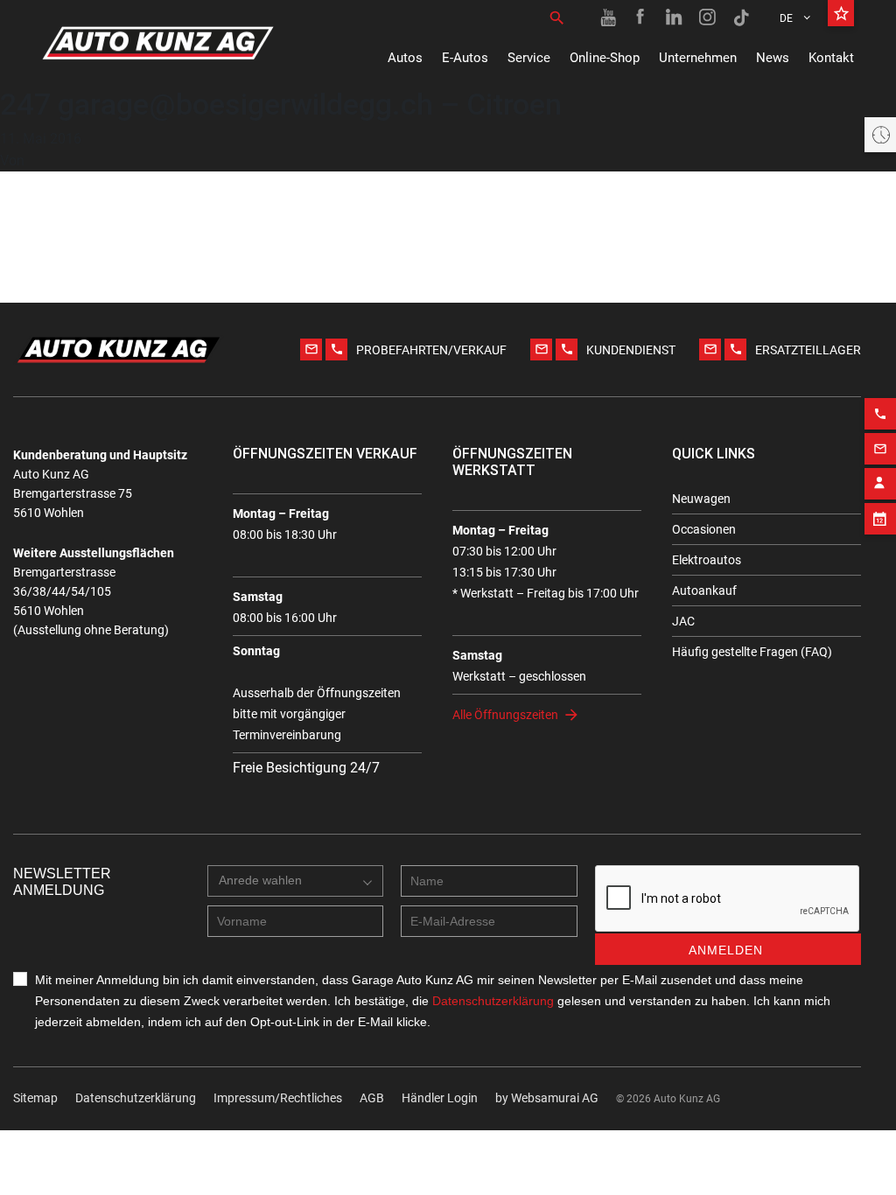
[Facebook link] (641, 17)
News (772, 58)
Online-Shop (605, 58)
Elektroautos (706, 560)
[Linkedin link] (674, 17)
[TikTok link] (741, 17)
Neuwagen (701, 499)
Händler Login (440, 1098)
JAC (683, 621)
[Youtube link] (608, 17)
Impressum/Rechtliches (278, 1098)
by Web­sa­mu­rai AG (546, 1098)
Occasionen (704, 529)
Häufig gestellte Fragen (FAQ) (752, 652)
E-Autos (465, 58)
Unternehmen (698, 58)
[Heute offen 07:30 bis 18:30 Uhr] (880, 134)
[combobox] (295, 881)
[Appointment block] (880, 519)
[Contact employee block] (880, 484)
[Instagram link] (708, 17)
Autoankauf (704, 591)
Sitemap (35, 1098)
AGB (372, 1098)
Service (529, 58)
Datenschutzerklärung (135, 1098)
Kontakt (831, 58)
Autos (405, 58)
